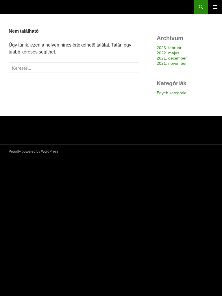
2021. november (172, 63)
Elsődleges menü (215, 7)
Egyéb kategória (171, 92)
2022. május (168, 53)
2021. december (172, 58)
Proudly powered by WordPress (33, 151)
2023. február (169, 47)
